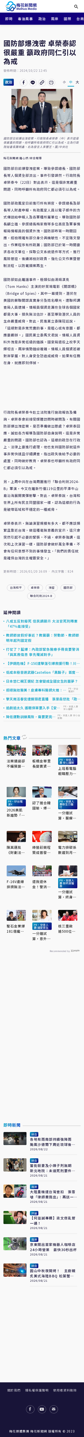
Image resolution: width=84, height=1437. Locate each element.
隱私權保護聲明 (37, 1390)
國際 (67, 18)
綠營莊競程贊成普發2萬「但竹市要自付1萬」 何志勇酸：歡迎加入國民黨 (42, 850)
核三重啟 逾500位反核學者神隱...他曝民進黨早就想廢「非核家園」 (67, 928)
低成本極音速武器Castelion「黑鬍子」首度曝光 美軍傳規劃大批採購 (42, 672)
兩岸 (55, 18)
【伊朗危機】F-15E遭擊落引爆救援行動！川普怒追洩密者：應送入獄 (43, 663)
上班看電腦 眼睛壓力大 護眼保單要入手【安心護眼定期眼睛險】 (67, 771)
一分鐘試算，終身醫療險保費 (67, 894)
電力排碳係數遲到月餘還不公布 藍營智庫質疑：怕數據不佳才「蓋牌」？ (67, 850)
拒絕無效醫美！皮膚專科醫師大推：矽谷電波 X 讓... (36, 690)
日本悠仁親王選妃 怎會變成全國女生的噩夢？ (42, 681)
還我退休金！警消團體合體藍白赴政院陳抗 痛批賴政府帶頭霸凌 (42, 884)
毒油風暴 (25, 18)
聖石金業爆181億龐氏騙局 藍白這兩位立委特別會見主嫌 (16, 928)
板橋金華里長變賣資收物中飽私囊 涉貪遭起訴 (41, 763)
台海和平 (16, 587)
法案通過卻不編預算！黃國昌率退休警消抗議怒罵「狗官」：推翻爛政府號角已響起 (16, 763)
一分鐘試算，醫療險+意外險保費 (67, 815)
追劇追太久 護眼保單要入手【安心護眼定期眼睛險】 (33, 707)
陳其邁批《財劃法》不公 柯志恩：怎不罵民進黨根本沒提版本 (16, 850)
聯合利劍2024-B (41, 596)
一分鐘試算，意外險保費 (41, 936)
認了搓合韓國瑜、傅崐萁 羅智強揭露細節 (41, 805)
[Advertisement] (42, 1048)
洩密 (52, 587)
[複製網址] (42, 82)
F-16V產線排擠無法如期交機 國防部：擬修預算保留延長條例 (16, 884)
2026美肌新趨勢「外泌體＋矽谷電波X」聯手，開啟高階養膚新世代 (16, 812)
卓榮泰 (35, 587)
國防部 (68, 587)
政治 (42, 18)
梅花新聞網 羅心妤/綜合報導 (22, 158)
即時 (9, 18)
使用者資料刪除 (65, 1390)
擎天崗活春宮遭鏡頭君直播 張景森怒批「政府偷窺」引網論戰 (43, 698)
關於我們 (14, 1390)
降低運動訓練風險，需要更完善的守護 (31, 716)
